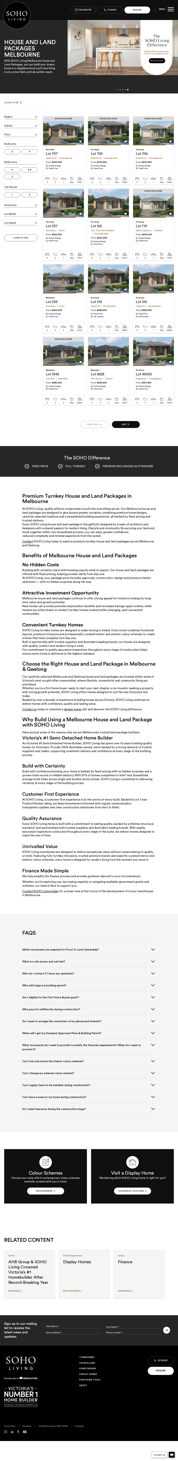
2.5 (29, 170)
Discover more (44, 1191)
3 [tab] (122, 89)
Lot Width (10, 214)
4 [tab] (125, 89)
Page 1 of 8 (92, 424)
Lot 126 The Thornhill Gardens (108, 224)
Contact (27, 541)
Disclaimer (27, 1426)
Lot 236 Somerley (63, 298)
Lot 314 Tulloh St (108, 298)
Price (7, 134)
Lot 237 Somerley (63, 224)
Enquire (137, 10)
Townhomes (86, 1357)
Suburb (8, 125)
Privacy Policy (10, 1426)
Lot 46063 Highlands (153, 371)
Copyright (79, 1426)
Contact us (29, 709)
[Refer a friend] (123, 47)
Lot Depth (10, 223)
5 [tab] (127, 89)
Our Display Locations (131, 1191)
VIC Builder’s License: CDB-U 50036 (53, 1426)
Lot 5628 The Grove (108, 371)
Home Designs (87, 1369)
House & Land (87, 1363)
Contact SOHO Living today (40, 891)
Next (171, 57)
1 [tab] (117, 89)
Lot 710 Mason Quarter (153, 224)
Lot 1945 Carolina (63, 371)
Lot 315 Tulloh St (153, 298)
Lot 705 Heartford (108, 150)
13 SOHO (162, 1360)
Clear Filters (20, 238)
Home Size (10, 205)
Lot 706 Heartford (153, 150)
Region (8, 117)
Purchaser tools (89, 1380)
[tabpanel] (123, 47)
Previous (73, 57)
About (83, 1385)
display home (72, 709)
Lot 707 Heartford (63, 150)
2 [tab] (120, 89)
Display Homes (88, 1374)
